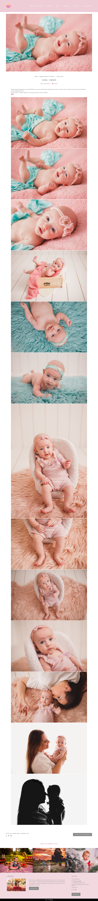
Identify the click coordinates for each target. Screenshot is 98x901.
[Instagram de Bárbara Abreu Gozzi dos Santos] (73, 889)
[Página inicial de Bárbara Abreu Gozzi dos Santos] (9, 6)
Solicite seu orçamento (82, 834)
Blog (57, 6)
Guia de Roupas (86, 6)
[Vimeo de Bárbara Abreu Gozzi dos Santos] (75, 889)
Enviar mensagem (77, 881)
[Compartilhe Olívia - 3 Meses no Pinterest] (11, 835)
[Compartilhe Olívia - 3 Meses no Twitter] (8, 835)
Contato (76, 6)
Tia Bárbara (66, 6)
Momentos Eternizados (36, 6)
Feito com (49, 899)
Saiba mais (33, 888)
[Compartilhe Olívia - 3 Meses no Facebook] (6, 835)
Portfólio (49, 6)
